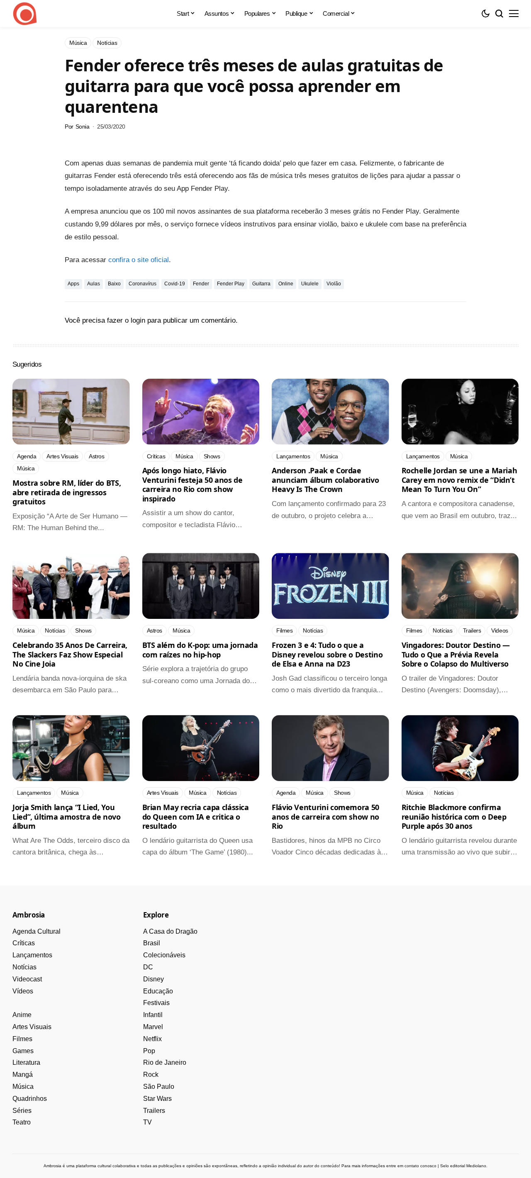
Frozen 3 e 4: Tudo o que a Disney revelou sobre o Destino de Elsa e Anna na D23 (327, 654)
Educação (158, 991)
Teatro (21, 1122)
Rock (150, 1074)
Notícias (24, 967)
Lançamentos (32, 955)
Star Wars (157, 1098)
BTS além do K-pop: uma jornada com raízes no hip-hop (200, 650)
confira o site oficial (138, 260)
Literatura (26, 1062)
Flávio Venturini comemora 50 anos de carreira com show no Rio (325, 816)
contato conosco (420, 1165)
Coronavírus (142, 284)
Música (23, 1086)
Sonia (83, 126)
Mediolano (476, 1165)
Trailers (154, 1110)
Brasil (151, 943)
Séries (22, 1110)
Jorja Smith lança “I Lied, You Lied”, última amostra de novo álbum (66, 816)
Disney (153, 979)
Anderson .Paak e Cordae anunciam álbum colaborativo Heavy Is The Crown (325, 479)
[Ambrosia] (24, 13)
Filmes (22, 1038)
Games (23, 1050)
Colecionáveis (164, 955)
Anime (22, 1014)
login (138, 320)
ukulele (310, 284)
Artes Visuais (31, 1026)
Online (285, 284)
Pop (149, 1050)
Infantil (153, 1014)
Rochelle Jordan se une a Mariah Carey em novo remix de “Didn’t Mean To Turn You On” (459, 479)
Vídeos (22, 991)
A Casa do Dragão (170, 931)
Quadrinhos (29, 1098)
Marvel (153, 1026)
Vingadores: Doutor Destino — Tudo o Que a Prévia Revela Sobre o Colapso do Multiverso (456, 654)
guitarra (261, 284)
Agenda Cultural (36, 931)
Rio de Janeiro (164, 1062)
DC (148, 967)
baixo (114, 284)
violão (333, 284)
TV (147, 1122)
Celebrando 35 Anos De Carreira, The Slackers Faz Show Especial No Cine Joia (69, 654)
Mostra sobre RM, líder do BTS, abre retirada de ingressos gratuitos (66, 492)
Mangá (22, 1074)
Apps (73, 284)
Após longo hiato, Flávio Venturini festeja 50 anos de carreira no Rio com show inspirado (192, 484)
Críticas (23, 943)
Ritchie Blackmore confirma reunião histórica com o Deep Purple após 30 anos (454, 816)
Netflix (152, 1038)
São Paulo (158, 1086)
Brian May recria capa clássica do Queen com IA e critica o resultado (195, 816)
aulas (93, 284)
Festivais (156, 1002)
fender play (230, 284)
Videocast (27, 979)
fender (201, 284)
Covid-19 (174, 284)
